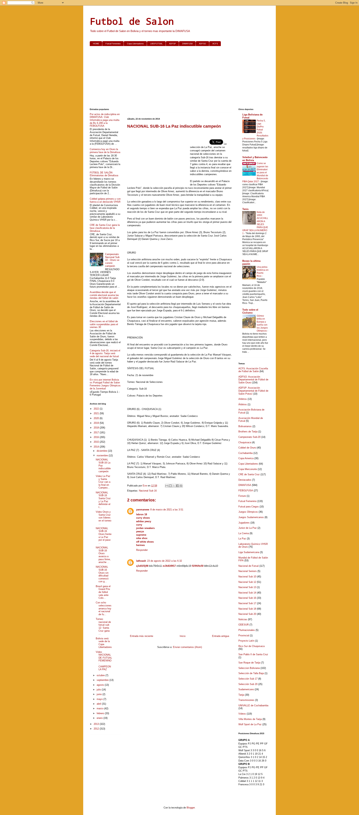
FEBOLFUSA (245, 490)
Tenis (245, 209)
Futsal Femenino (113, 43)
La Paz (242, 538)
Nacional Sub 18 (247, 608)
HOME (96, 43)
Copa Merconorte (247, 469)
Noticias (242, 619)
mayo (100, 699)
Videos (242, 713)
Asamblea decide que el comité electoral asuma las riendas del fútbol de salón (104, 295)
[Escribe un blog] (170, 486)
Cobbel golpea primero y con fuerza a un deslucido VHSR (105, 200)
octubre (101, 675)
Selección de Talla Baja (251, 673)
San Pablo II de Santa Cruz (253, 654)
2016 (97, 437)
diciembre (102, 450)
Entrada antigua (220, 636)
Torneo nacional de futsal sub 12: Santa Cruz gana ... (103, 626)
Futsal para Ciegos (248, 506)
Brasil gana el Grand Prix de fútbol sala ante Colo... (103, 592)
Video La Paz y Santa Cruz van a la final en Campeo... (103, 482)
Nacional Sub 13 (247, 587)
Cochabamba (245, 453)
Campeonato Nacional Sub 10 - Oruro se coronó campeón (112, 260)
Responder (142, 550)
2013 (97, 724)
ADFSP (172, 43)
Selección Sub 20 (247, 684)
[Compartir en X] (174, 486)
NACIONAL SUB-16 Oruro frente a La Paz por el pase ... (103, 535)
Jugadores (244, 522)
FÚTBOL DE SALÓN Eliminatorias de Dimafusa (104, 174)
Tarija (241, 694)
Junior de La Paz (247, 527)
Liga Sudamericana (248, 552)
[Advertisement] (179, 78)
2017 (97, 432)
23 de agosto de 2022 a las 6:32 (164, 560)
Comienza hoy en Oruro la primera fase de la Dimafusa (105, 151)
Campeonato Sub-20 (249, 437)
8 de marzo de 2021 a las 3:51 (166, 509)
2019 (97, 423)
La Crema (243, 533)
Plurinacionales (246, 630)
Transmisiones (246, 700)
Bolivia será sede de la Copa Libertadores (104, 643)
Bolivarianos (245, 426)
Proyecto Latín (246, 640)
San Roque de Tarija (249, 662)
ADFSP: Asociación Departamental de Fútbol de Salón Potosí (253, 390)
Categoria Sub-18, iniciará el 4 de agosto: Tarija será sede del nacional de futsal (105, 353)
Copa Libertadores (135, 43)
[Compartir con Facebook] (177, 486)
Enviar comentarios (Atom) (187, 647)
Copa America (246, 458)
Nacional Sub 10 (247, 576)
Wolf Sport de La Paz (250, 724)
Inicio (182, 636)
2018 (97, 427)
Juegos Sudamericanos (251, 517)
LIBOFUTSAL (156, 43)
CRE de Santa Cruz (249, 474)
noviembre (103, 455)
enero (100, 718)
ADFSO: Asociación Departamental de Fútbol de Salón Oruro (253, 379)
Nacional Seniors (247, 571)
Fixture (242, 496)
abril (99, 703)
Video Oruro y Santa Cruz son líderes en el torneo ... (103, 517)
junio (99, 694)
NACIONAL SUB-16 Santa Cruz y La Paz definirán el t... (103, 500)
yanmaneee (142, 509)
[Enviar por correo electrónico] (167, 486)
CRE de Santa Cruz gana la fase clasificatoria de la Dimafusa (105, 228)
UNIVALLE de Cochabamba (253, 705)
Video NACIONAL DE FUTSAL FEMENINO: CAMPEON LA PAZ (104, 661)
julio (99, 689)
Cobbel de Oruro (247, 447)
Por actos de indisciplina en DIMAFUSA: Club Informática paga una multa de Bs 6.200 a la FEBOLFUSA (105, 120)
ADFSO (202, 43)
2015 (97, 441)
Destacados (244, 479)
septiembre (103, 680)
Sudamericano (246, 689)
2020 (97, 418)
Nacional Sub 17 (247, 603)
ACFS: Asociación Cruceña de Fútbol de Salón (253, 370)
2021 (97, 413)
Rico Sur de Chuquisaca (251, 646)
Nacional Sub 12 (247, 582)
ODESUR (243, 624)
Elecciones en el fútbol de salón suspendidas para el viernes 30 (104, 324)
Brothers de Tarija (247, 431)
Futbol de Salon (132, 21)
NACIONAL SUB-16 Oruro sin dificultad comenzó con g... (102, 574)
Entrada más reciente (141, 636)
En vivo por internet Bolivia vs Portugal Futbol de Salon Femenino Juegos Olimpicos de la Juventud (105, 384)
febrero (101, 713)
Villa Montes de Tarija (250, 719)
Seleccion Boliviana (249, 668)
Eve (145, 485)
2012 (97, 728)
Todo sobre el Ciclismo (250, 311)
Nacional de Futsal (248, 565)
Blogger (191, 807)
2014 (97, 446)
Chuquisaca (244, 442)
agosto (101, 684)
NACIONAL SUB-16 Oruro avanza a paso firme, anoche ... (103, 555)
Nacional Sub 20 (247, 614)
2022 (97, 408)
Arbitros (242, 399)
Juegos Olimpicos (248, 511)
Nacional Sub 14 (247, 592)
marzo (100, 708)
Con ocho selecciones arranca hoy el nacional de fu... (103, 608)
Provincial (243, 635)
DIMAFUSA (187, 43)
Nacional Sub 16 (148, 490)
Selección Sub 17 (247, 678)
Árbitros (242, 404)
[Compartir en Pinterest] (181, 486)
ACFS (215, 43)
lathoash (141, 560)
